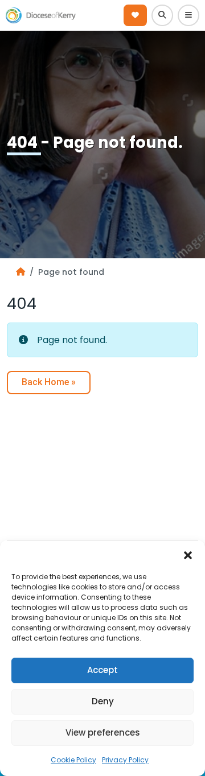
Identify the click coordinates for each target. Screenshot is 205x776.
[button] (188, 554)
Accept (102, 670)
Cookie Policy (73, 760)
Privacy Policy (125, 760)
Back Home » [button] (49, 382)
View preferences (102, 732)
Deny (103, 701)
